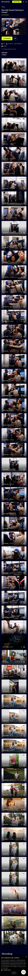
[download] (24, 70)
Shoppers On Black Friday (8, 321)
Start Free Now (17, 1)
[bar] (26, 2)
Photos (3, 7)
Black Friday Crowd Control (9, 469)
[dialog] (14, 965)
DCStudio (6, 15)
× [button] (26, 956)
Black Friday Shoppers (8, 380)
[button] (14, 970)
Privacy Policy (23, 965)
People (4, 54)
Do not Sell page (4, 968)
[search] (23, 2)
